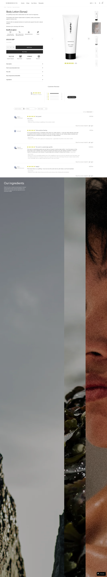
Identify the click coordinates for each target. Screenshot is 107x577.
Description (9, 63)
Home (5, 7)
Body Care (9, 7)
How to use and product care (13, 67)
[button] (95, 3)
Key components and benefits (13, 75)
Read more (73, 152)
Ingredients (9, 79)
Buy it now (24, 51)
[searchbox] (18, 109)
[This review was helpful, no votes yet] (89, 125)
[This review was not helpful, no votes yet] (91, 125)
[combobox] (31, 109)
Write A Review (71, 97)
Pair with (8, 71)
